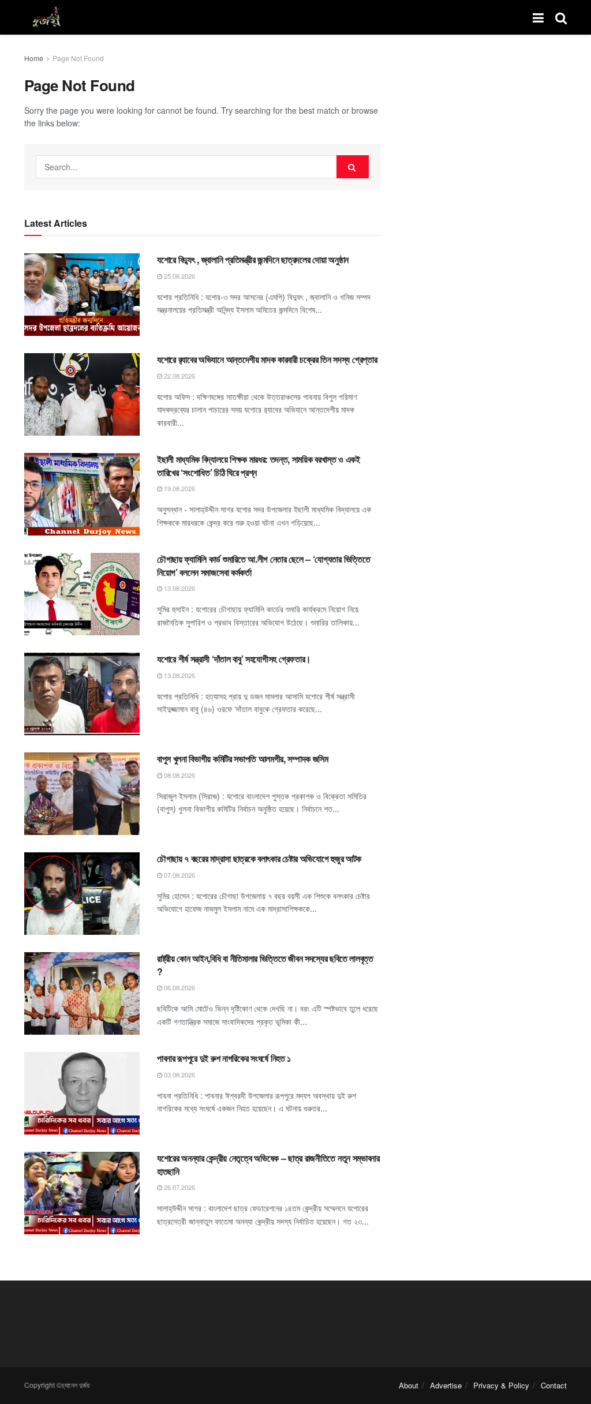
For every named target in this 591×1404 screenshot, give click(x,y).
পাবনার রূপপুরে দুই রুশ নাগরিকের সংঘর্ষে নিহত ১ (224, 1058)
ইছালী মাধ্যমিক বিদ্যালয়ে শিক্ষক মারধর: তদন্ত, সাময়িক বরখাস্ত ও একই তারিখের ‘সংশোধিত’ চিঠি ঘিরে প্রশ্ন (258, 465)
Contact (554, 1385)
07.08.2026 (178, 874)
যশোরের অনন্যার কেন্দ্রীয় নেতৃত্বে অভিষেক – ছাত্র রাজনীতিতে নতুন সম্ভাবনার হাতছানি (268, 1164)
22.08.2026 (178, 375)
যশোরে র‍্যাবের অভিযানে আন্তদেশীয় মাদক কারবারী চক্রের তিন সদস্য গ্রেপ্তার (267, 359)
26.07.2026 (178, 1187)
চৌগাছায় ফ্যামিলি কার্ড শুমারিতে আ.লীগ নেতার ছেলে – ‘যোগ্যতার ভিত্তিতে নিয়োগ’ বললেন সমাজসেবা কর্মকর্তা (264, 565)
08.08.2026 (178, 775)
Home (33, 58)
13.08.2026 (178, 588)
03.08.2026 (178, 1074)
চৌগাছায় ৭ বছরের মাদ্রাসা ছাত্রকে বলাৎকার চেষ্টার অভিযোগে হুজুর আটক (259, 858)
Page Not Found (78, 58)
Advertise (446, 1385)
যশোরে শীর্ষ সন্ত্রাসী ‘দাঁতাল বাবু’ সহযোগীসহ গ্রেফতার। (234, 658)
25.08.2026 (178, 275)
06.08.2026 (178, 987)
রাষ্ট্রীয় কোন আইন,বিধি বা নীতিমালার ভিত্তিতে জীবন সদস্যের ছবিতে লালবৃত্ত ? (265, 965)
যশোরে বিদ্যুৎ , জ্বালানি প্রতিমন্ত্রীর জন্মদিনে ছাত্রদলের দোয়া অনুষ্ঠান (253, 259)
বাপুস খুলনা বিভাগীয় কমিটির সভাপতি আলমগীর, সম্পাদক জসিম (242, 758)
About (408, 1385)
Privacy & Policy (501, 1385)
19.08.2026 (178, 488)
